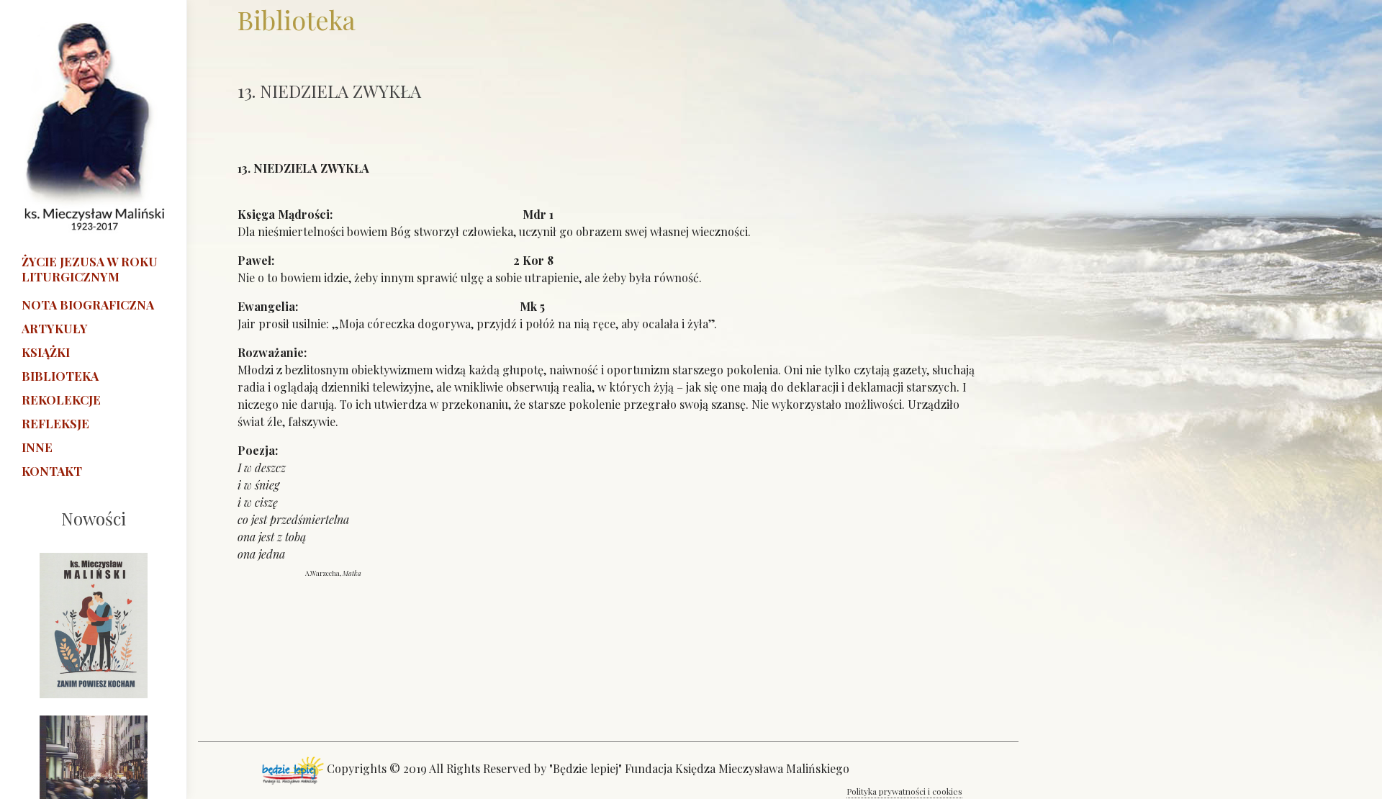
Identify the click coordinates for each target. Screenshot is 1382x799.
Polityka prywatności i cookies (904, 791)
